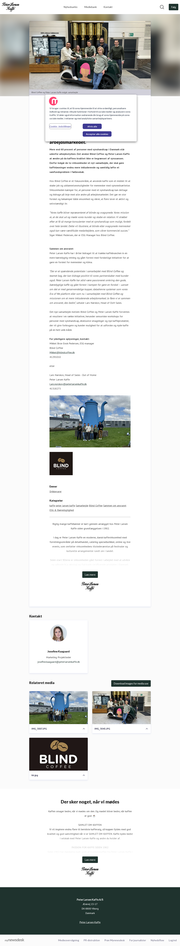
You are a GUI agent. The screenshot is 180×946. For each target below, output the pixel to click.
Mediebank (90, 6)
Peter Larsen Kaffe (90, 922)
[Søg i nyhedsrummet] (162, 7)
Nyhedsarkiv (70, 6)
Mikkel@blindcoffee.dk (62, 352)
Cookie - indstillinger (60, 126)
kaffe (52, 505)
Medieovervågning (68, 940)
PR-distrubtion (92, 940)
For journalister (137, 940)
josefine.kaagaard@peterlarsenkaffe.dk (58, 661)
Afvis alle (92, 126)
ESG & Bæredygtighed (62, 510)
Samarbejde (82, 505)
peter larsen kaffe (65, 505)
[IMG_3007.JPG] (58, 707)
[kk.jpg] (58, 754)
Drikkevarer (56, 491)
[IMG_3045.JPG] (121, 707)
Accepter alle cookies (97, 134)
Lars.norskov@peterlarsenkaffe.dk (68, 384)
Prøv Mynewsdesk (114, 940)
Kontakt (108, 6)
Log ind (173, 940)
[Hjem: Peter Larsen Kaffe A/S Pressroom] (11, 7)
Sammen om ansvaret (114, 505)
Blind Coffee (96, 505)
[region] (91, 118)
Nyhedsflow (157, 940)
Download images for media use (131, 683)
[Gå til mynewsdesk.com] (14, 940)
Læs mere (90, 574)
